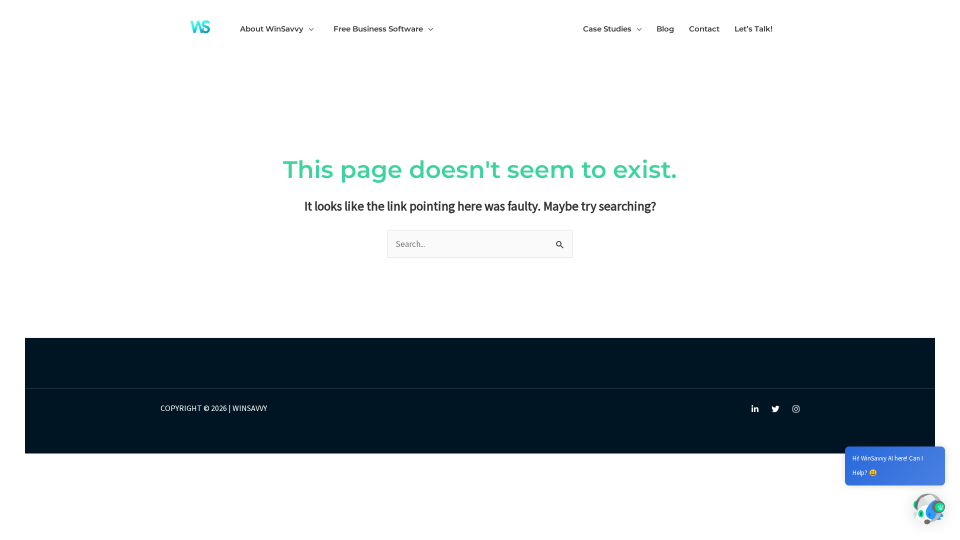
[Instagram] (796, 409)
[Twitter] (776, 409)
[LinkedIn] (755, 409)
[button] (309, 29)
